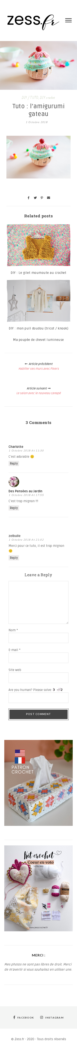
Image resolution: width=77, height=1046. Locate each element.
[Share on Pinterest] (42, 198)
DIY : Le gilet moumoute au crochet (38, 273)
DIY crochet (47, 98)
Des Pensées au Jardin (25, 491)
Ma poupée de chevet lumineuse (38, 340)
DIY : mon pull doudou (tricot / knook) (38, 328)
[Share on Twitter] (35, 198)
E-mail (15, 650)
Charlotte (16, 447)
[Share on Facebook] (28, 198)
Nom (13, 630)
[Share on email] (48, 198)
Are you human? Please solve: (31, 690)
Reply (14, 463)
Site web (15, 670)
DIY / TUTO (30, 98)
